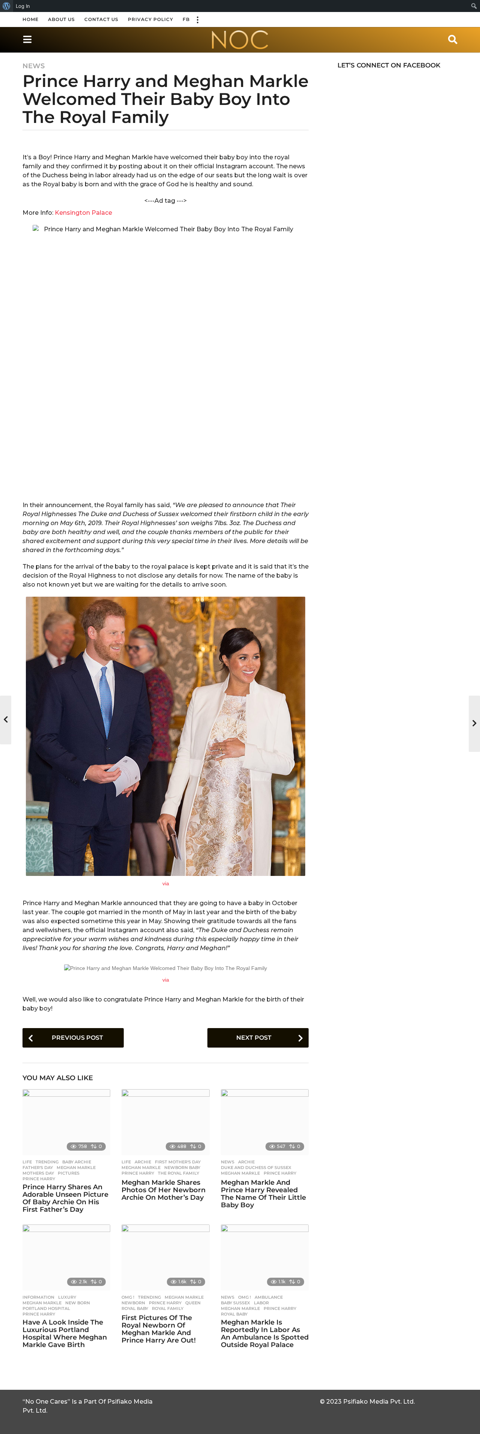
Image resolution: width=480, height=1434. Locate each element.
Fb (186, 19)
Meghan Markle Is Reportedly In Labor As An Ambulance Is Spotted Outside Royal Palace (265, 1333)
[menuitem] (6, 6)
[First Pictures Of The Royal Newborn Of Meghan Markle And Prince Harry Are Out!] (165, 1257)
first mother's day (178, 1162)
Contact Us (101, 19)
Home (30, 19)
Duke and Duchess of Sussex (256, 1167)
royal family (167, 1308)
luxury (67, 1297)
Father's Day (37, 1167)
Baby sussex (235, 1303)
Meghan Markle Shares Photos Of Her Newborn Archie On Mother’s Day (164, 1190)
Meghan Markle (76, 1167)
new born (77, 1303)
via (165, 883)
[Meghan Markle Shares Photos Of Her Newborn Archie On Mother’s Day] (165, 1122)
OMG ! (128, 1297)
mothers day (38, 1173)
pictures (69, 1173)
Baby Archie (76, 1162)
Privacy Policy (150, 19)
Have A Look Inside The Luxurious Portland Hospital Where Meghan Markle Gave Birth (64, 1333)
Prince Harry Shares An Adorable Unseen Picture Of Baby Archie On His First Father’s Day (65, 1198)
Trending (47, 1162)
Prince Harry (38, 1179)
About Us (61, 19)
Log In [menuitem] (23, 6)
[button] (197, 19)
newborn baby (182, 1167)
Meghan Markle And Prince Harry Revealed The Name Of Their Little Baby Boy (263, 1193)
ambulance (269, 1297)
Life (27, 1162)
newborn (133, 1303)
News (33, 66)
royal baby (135, 1308)
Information (38, 1297)
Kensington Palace (82, 212)
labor (261, 1303)
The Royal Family (178, 1173)
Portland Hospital (46, 1308)
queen (193, 1303)
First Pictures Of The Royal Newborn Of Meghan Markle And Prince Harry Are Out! (159, 1329)
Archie (143, 1162)
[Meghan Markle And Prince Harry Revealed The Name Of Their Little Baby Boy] (265, 1122)
